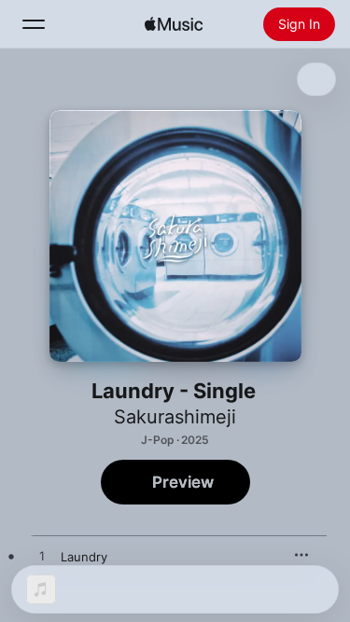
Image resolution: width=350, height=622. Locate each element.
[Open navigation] (33, 24)
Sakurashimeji (175, 417)
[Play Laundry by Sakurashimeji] (42, 556)
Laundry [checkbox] (84, 556)
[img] (174, 24)
